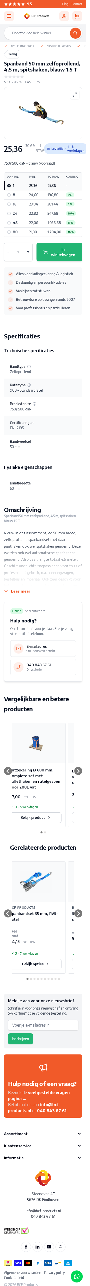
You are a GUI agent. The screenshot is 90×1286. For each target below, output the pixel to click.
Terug (12, 54)
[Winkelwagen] (77, 16)
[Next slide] (78, 771)
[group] (43, 77)
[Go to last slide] (8, 771)
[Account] (64, 16)
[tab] (41, 832)
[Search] (75, 33)
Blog (65, 4)
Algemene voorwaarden (22, 1272)
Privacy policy (54, 1272)
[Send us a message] (77, 1276)
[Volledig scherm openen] (74, 94)
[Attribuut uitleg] (29, 367)
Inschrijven (20, 1039)
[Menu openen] (9, 16)
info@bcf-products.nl (43, 1210)
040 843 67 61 (51, 1110)
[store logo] (36, 16)
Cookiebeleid (14, 1277)
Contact (77, 4)
